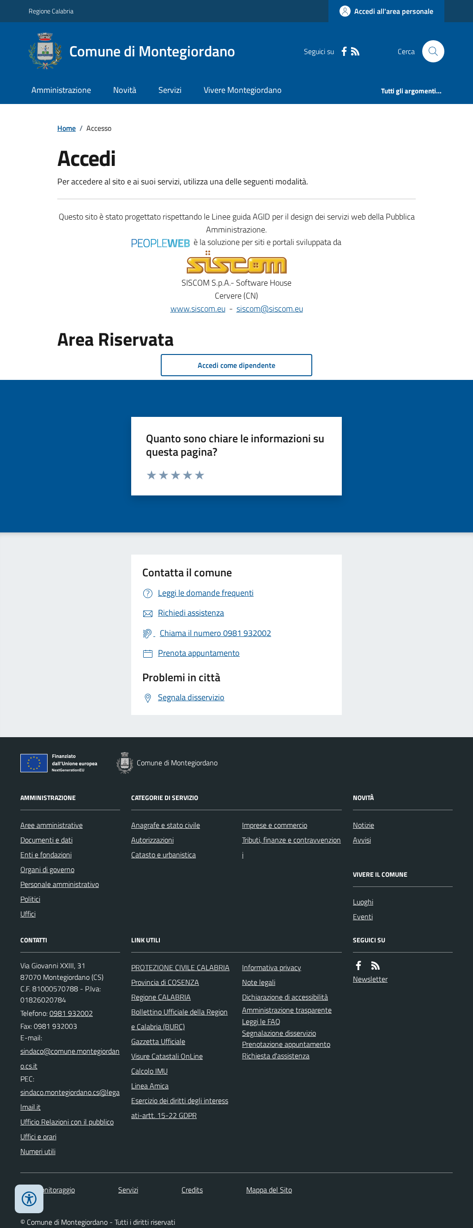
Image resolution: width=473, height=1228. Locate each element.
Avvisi (362, 839)
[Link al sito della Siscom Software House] (236, 262)
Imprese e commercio (274, 825)
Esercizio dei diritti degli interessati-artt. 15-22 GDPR (179, 1108)
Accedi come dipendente (236, 365)
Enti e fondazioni (46, 854)
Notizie (363, 825)
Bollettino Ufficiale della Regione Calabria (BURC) (179, 1019)
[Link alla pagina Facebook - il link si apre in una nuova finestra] (344, 51)
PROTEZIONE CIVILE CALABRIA (180, 967)
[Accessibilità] (29, 1198)
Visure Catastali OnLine (167, 1056)
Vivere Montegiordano (243, 90)
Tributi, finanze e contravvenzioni (291, 847)
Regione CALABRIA (161, 996)
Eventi (363, 916)
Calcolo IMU (149, 1070)
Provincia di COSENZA (165, 982)
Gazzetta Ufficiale (158, 1041)
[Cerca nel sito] (429, 51)
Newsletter (370, 978)
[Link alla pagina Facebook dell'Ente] (358, 965)
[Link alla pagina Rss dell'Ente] (375, 965)
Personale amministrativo (59, 884)
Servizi (170, 90)
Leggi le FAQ (261, 1021)
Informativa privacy (271, 967)
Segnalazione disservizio (279, 1033)
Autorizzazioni (152, 839)
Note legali (258, 982)
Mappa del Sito (269, 1189)
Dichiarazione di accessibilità (285, 996)
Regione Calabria (51, 11)
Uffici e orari (38, 1136)
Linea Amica (150, 1085)
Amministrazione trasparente (287, 1009)
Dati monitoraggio (47, 1189)
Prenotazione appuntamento (286, 1044)
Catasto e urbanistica (163, 854)
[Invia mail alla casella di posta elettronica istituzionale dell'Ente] (70, 1058)
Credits (192, 1189)
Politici (30, 898)
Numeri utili (37, 1151)
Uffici (28, 913)
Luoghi (363, 901)
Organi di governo (47, 869)
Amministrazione (61, 90)
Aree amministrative (51, 825)
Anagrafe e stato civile (165, 825)
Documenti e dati (46, 839)
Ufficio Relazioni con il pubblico (67, 1121)
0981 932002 (71, 1013)
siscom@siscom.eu (269, 308)
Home (66, 128)
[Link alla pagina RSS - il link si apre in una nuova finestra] (355, 51)
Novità (124, 90)
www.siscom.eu (197, 308)
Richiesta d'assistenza (275, 1055)
